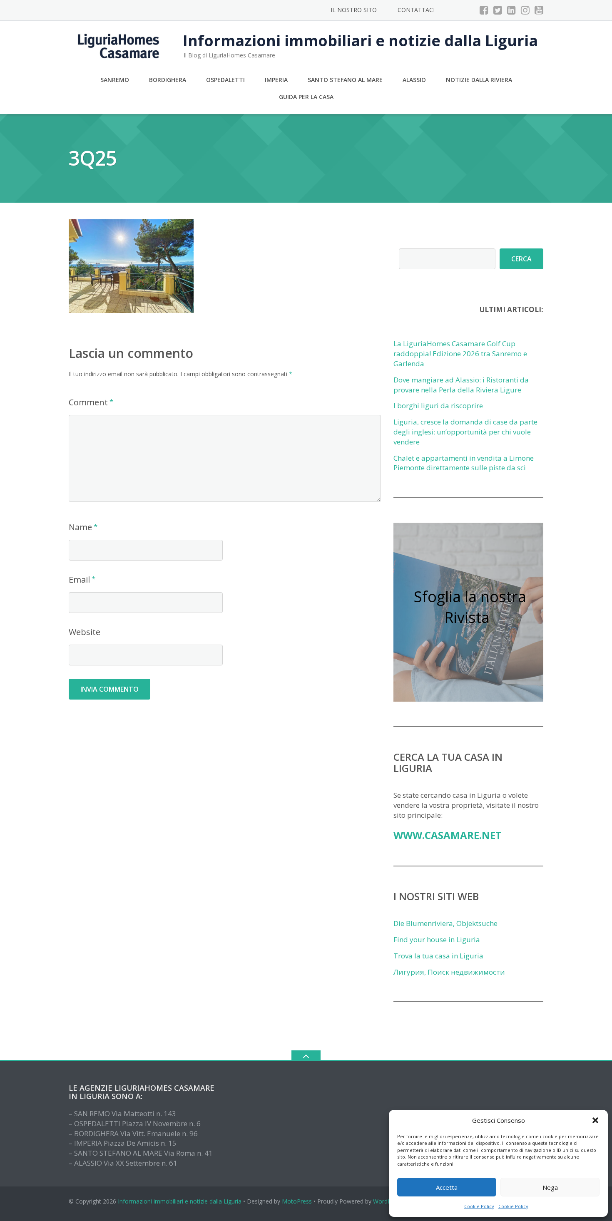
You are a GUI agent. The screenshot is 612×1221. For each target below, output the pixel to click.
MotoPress (297, 1201)
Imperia (276, 80)
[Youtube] (539, 10)
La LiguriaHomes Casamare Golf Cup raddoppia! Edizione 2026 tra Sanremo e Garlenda (460, 353)
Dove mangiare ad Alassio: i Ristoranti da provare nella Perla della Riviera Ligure (461, 385)
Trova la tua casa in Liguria (438, 955)
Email (79, 579)
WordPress (388, 1201)
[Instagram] (525, 10)
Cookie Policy (479, 1206)
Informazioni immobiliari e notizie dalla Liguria (179, 1201)
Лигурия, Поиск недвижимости (449, 972)
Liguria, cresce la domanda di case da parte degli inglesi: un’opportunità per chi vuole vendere (465, 432)
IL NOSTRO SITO (354, 10)
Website (84, 632)
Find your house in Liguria (436, 939)
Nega (550, 1187)
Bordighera (167, 80)
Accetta (447, 1187)
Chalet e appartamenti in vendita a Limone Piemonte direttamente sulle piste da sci (463, 463)
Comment (88, 402)
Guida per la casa (306, 97)
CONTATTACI (416, 10)
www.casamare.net (447, 835)
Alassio (414, 80)
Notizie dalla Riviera (479, 80)
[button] (595, 1120)
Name (80, 527)
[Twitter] (497, 10)
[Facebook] (484, 10)
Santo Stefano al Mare (345, 80)
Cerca (521, 258)
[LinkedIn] (511, 10)
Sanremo (114, 80)
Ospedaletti (225, 80)
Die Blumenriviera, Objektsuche (445, 923)
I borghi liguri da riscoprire (438, 405)
